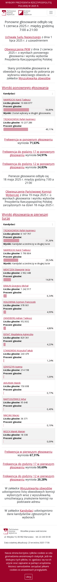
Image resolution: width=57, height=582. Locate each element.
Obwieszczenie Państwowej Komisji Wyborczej (28, 193)
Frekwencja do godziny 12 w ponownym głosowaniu (29, 165)
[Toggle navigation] (51, 12)
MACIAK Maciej (11, 415)
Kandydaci (9, 93)
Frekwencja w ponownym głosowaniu (28, 139)
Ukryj (28, 576)
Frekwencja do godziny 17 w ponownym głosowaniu (29, 153)
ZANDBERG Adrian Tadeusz (17, 318)
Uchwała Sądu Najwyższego (23, 37)
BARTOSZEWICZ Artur (14, 399)
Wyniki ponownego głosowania (25, 87)
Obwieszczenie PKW (17, 49)
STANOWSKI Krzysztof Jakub (18, 350)
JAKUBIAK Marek (12, 382)
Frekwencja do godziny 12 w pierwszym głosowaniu (28, 477)
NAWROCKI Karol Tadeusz (17, 99)
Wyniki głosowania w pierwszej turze (25, 216)
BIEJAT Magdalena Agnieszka (18, 334)
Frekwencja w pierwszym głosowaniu (28, 452)
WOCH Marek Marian (14, 431)
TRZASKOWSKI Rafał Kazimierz (19, 119)
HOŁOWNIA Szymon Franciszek (19, 301)
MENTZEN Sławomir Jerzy (16, 269)
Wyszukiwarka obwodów (35, 78)
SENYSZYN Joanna (12, 366)
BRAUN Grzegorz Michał (15, 285)
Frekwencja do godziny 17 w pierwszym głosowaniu (28, 465)
